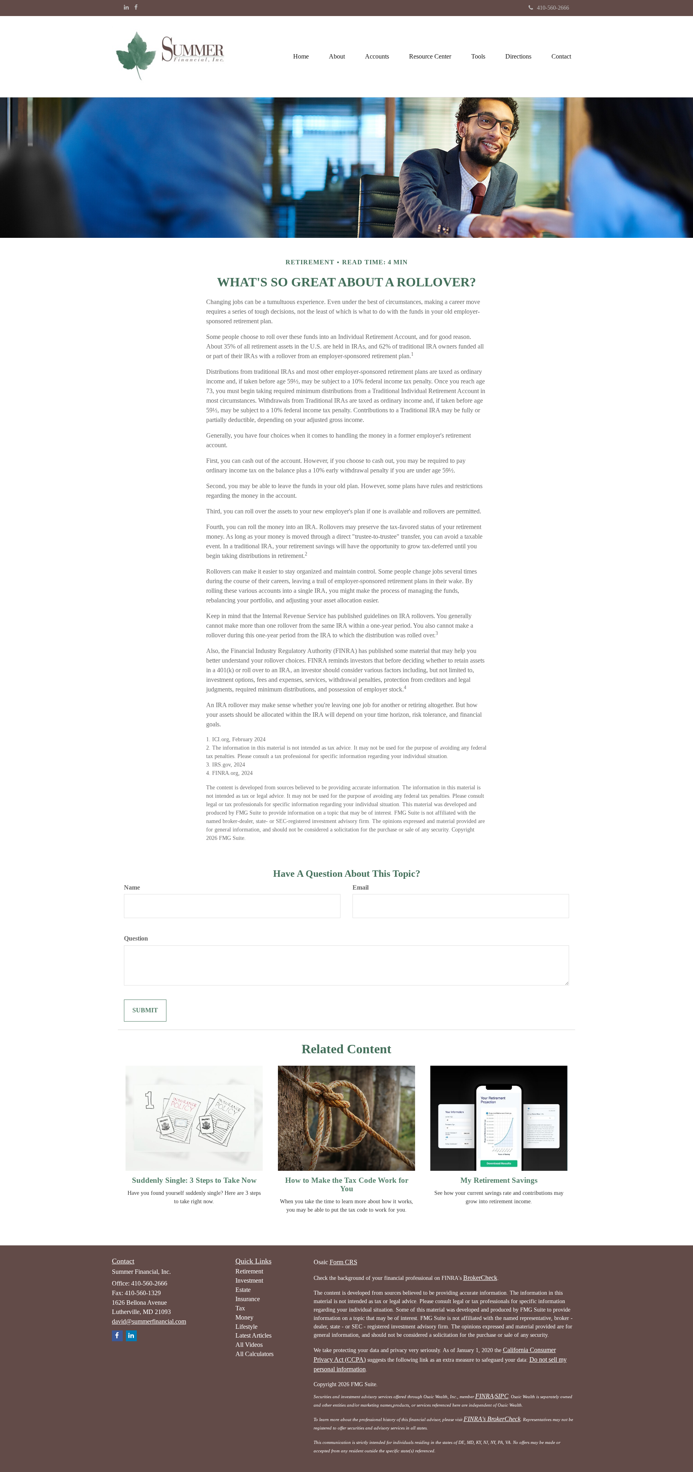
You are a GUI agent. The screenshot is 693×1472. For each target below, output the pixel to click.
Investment (249, 1280)
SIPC (502, 1396)
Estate (243, 1289)
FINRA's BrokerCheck (492, 1418)
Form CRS (343, 1262)
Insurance (247, 1299)
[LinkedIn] (126, 8)
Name (132, 887)
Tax (240, 1308)
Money (244, 1317)
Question (136, 938)
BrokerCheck (480, 1277)
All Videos (249, 1344)
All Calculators (254, 1353)
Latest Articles (253, 1335)
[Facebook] (136, 8)
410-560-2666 (553, 8)
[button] (337, 56)
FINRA (484, 1396)
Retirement (249, 1271)
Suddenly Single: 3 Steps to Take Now (194, 1180)
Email (361, 887)
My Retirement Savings (498, 1180)
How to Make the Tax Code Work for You (346, 1184)
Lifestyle (246, 1326)
